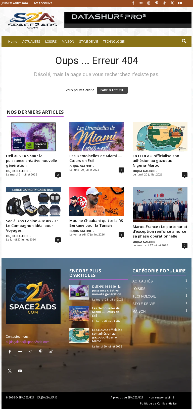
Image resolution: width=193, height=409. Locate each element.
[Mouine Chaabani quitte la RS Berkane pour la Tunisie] (96, 201)
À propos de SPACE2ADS (127, 397)
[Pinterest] (157, 3)
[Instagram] (149, 3)
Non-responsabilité (161, 397)
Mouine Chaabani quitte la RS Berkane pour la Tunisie (96, 223)
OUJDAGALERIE (47, 397)
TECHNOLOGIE (114, 41)
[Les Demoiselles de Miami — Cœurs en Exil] (96, 136)
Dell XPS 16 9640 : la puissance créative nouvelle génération (31, 160)
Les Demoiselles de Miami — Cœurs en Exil (95, 158)
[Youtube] (180, 3)
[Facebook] (133, 3)
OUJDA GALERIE (17, 171)
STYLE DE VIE (88, 41)
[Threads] (188, 3)
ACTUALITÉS (31, 41)
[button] (183, 41)
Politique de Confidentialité (158, 403)
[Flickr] (141, 3)
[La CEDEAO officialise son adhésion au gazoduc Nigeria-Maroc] (160, 136)
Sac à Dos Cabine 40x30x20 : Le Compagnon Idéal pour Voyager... (32, 225)
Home (12, 41)
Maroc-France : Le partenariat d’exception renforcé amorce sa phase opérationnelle (160, 231)
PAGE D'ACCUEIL (112, 90)
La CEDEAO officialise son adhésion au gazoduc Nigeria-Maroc (156, 160)
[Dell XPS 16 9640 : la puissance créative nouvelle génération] (33, 136)
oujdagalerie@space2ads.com (28, 342)
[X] (172, 3)
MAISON (68, 41)
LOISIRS (51, 41)
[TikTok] (164, 3)
